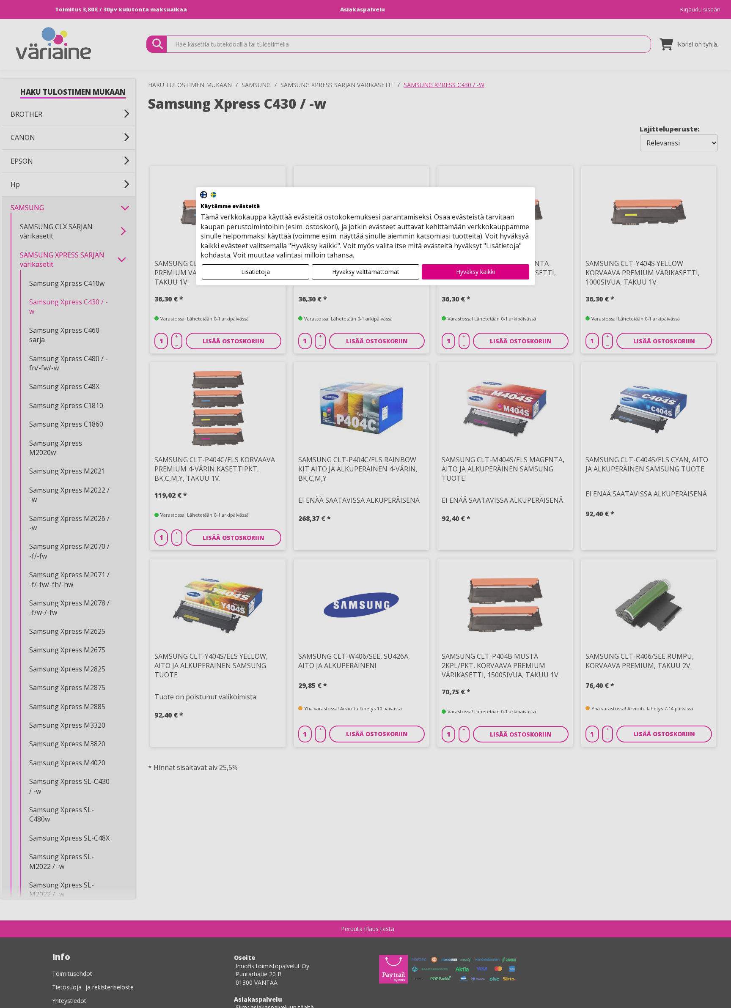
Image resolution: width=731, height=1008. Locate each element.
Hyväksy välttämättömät (365, 272)
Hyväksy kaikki (475, 272)
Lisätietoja (255, 272)
